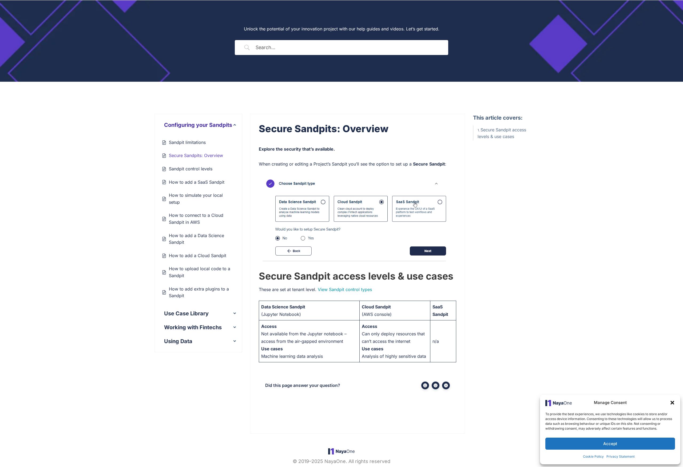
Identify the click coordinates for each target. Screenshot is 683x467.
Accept (610, 443)
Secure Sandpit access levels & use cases (502, 133)
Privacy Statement (620, 456)
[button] (672, 402)
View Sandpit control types (345, 289)
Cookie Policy (593, 456)
